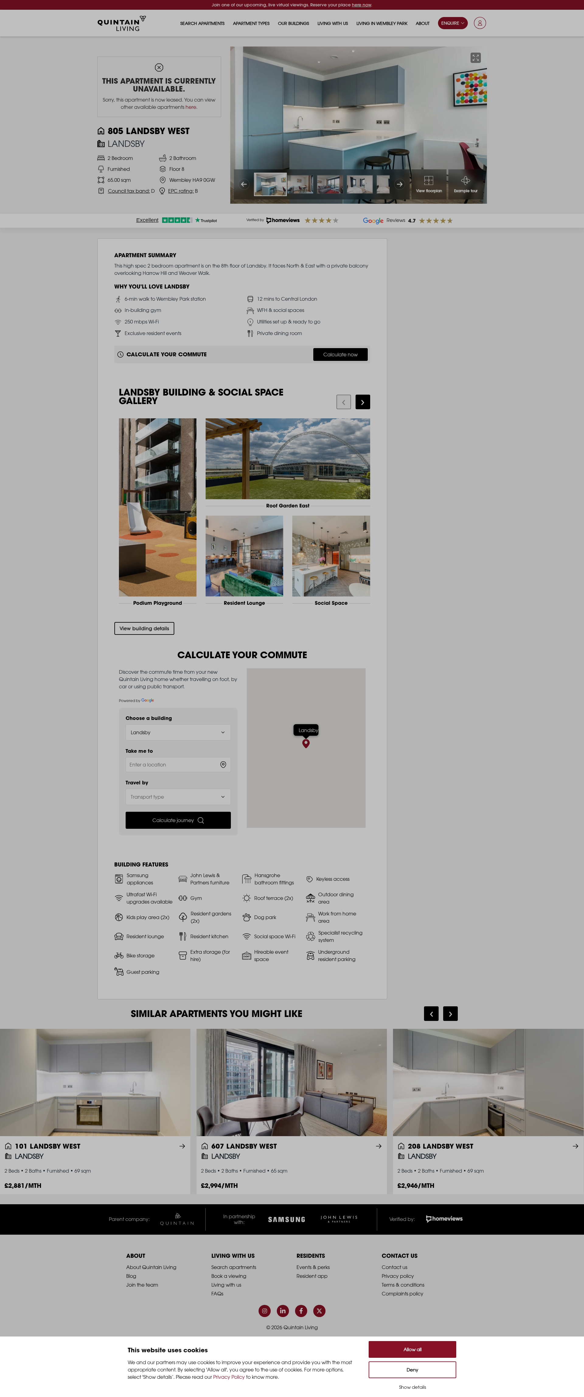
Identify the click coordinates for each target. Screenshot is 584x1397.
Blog (131, 1276)
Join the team (142, 1285)
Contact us (394, 1267)
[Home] (122, 23)
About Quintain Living (151, 1267)
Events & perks (313, 1267)
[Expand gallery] (476, 58)
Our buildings (293, 23)
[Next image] (399, 184)
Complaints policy (402, 1294)
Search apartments (202, 23)
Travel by (137, 782)
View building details (144, 628)
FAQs (217, 1294)
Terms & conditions (403, 1285)
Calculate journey (173, 820)
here (191, 107)
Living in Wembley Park (381, 23)
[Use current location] (223, 764)
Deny (412, 1370)
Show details (412, 1387)
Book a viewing (228, 1276)
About (422, 23)
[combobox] (178, 764)
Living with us (333, 23)
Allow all (413, 1349)
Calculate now (340, 354)
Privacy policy (398, 1276)
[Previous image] (243, 184)
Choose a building (149, 718)
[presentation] (343, 402)
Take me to (139, 751)
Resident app (312, 1276)
